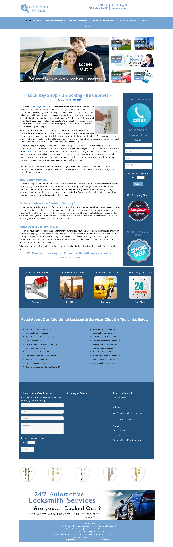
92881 (69, 257)
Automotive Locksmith (103, 20)
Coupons (143, 20)
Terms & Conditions (79, 537)
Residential (65, 534)
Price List (92, 537)
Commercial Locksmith (79, 20)
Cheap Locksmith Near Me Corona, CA (41, 337)
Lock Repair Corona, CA (35, 348)
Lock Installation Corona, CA (37, 352)
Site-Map (101, 537)
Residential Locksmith (56, 20)
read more (116, 45)
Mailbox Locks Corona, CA (36, 359)
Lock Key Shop (38, 106)
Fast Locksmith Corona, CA (37, 340)
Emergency (98, 534)
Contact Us (86, 26)
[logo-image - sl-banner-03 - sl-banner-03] (64, 59)
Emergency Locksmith (126, 20)
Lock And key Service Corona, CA (106, 340)
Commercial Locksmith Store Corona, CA (42, 355)
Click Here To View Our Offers (138, 233)
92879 (60, 257)
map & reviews (109, 526)
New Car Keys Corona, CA (103, 348)
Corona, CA (63, 100)
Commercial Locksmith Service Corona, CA (43, 367)
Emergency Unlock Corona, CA (105, 344)
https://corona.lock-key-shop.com (97, 529)
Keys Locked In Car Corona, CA (105, 359)
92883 (79, 257)
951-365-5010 (98, 8)
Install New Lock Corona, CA (104, 337)
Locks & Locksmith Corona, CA (38, 329)
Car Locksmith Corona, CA (103, 363)
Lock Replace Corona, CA (103, 333)
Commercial (76, 534)
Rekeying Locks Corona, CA (104, 329)
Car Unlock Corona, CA (102, 352)
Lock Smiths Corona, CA (35, 363)
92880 (64, 257)
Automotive (87, 534)
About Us (38, 20)
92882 (74, 257)
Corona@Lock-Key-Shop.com (127, 440)
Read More (36, 302)
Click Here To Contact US (138, 99)
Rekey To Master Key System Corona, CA (42, 344)
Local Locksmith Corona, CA (37, 333)
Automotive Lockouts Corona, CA (106, 355)
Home (28, 20)
